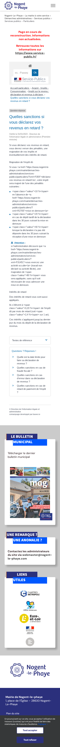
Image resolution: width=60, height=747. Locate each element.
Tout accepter (30, 730)
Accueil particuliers (20, 88)
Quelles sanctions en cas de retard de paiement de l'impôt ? (31, 388)
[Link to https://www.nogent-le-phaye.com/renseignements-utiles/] (30, 642)
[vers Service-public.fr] (30, 80)
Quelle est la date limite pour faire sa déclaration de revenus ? (31, 360)
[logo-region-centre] (30, 602)
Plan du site (12, 713)
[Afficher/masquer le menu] (53, 5)
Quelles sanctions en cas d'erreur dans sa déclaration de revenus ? (31, 378)
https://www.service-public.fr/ (30, 54)
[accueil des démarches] (30, 66)
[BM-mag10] (30, 466)
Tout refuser (30, 740)
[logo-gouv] (30, 627)
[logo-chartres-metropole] (30, 591)
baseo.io (36, 414)
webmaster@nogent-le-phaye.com (30, 556)
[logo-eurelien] (30, 615)
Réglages (42, 724)
